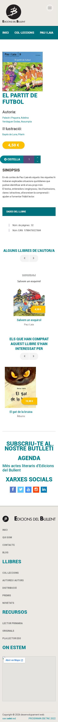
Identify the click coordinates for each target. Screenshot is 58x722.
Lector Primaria (12, 623)
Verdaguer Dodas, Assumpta (17, 121)
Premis (6, 595)
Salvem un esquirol (29, 320)
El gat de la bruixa (21, 411)
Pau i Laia (46, 32)
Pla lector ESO (11, 638)
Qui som (7, 537)
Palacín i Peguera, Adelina (15, 117)
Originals (8, 631)
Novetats (8, 603)
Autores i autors (13, 580)
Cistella (13, 159)
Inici (5, 32)
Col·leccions (24, 32)
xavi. (9, 718)
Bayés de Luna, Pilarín (13, 134)
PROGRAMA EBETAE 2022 (42, 718)
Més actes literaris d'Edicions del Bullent (28, 468)
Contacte (8, 545)
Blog (5, 552)
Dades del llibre (16, 211)
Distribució (9, 588)
